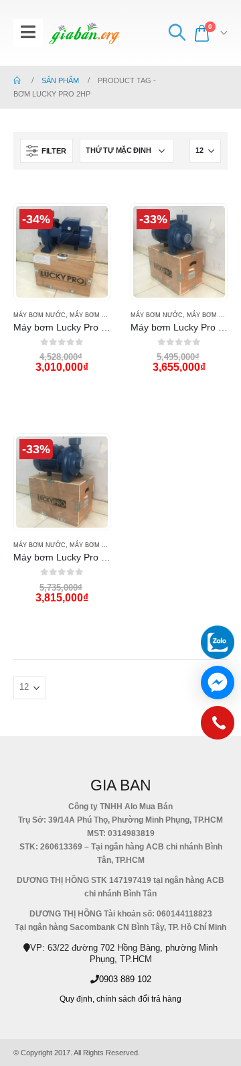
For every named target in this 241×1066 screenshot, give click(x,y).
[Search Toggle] (176, 32)
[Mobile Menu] (28, 33)
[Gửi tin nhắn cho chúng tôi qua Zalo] (217, 642)
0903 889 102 (125, 979)
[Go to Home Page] (18, 80)
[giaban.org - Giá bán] (84, 33)
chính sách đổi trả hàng (138, 998)
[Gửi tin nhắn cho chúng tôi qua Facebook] (217, 682)
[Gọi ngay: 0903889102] (217, 726)
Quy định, (77, 998)
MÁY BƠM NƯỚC (39, 315)
